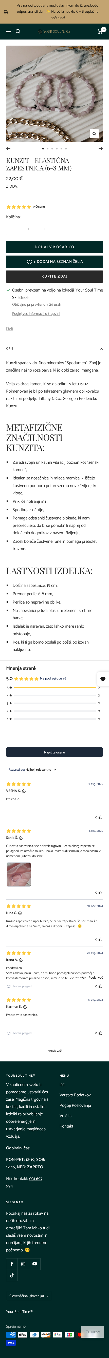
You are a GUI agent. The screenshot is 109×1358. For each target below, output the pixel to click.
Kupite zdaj (55, 276)
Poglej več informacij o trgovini (36, 314)
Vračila (65, 1115)
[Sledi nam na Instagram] (23, 1264)
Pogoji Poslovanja (75, 1105)
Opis (9, 348)
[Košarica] (100, 31)
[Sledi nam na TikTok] (11, 1275)
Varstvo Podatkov (75, 1095)
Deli (9, 328)
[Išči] (18, 31)
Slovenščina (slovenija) (26, 1296)
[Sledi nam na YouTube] (34, 1264)
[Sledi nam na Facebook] (11, 1264)
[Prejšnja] (8, 148)
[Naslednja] (101, 148)
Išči (62, 1084)
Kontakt (66, 1126)
